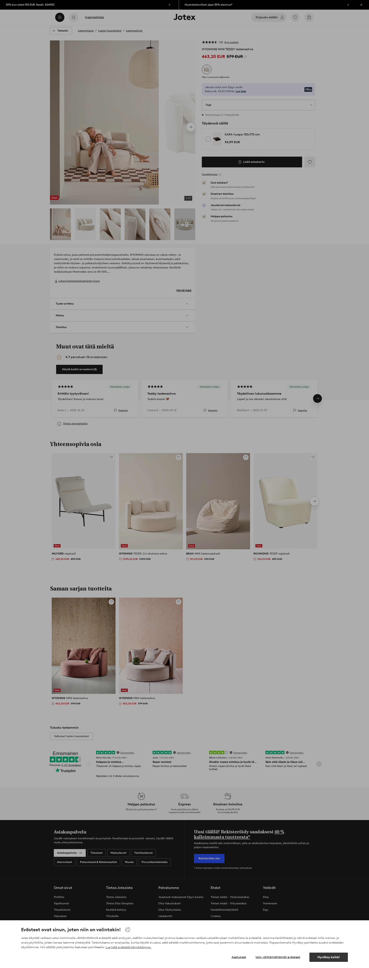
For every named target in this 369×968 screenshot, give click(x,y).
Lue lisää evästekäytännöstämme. (128, 947)
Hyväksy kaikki (328, 957)
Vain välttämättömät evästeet (277, 957)
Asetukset (239, 957)
